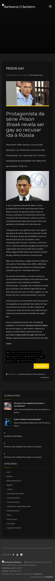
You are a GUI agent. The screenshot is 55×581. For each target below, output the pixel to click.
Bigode (9, 485)
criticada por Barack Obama (36, 325)
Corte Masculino (13, 502)
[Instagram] (21, 555)
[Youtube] (17, 555)
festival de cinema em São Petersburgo (25, 352)
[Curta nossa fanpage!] (13, 555)
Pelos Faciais (12, 519)
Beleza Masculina (14, 480)
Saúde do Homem (14, 528)
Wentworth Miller (27, 361)
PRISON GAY (15, 68)
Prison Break (32, 356)
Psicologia (11, 523)
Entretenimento (38, 374)
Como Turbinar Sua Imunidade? (27, 419)
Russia (11, 361)
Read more (41, 366)
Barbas (10, 476)
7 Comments (44, 377)
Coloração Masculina (15, 493)
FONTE (8, 343)
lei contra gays (15, 356)
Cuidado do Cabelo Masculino (19, 506)
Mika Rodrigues (36, 75)
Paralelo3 (49, 577)
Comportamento (25, 374)
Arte (8, 472)
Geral (9, 515)
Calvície (10, 489)
